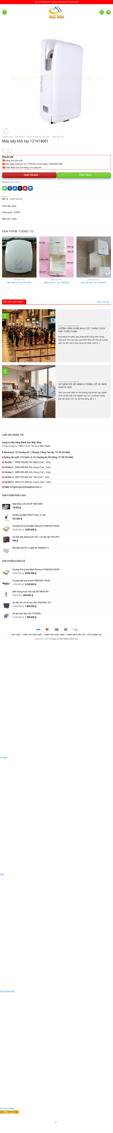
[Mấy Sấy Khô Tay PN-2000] (19, 257)
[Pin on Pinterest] (25, 188)
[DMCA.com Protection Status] (9, 1112)
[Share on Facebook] (9, 188)
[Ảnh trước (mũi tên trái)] (2, 1128)
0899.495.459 (21, 472)
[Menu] (4, 12)
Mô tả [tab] (5, 199)
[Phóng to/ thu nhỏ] (11, 1116)
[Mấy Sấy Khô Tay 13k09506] (56, 257)
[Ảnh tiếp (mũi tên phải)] (11, 1128)
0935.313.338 (21, 482)
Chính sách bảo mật (32, 635)
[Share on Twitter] (15, 188)
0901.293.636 (21, 477)
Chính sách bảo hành (54, 635)
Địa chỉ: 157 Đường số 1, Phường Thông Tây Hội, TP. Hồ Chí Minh (56, 2)
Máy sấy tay (58, 137)
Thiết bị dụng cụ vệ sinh (38, 137)
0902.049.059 (21, 467)
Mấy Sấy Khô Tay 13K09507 (93, 283)
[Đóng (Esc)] (2, 1116)
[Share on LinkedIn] (30, 188)
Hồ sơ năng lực (94, 635)
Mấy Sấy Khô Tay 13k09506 (56, 283)
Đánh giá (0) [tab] (16, 199)
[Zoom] (5, 131)
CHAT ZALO (85, 175)
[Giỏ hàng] (108, 12)
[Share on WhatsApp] (4, 188)
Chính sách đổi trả (76, 635)
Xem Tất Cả (103, 302)
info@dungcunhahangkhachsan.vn (26, 487)
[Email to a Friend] (20, 188)
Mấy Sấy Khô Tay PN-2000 (19, 283)
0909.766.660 (30, 175)
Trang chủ (7, 137)
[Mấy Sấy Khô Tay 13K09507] (93, 257)
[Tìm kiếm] (101, 12)
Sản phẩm (19, 137)
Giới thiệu (16, 635)
